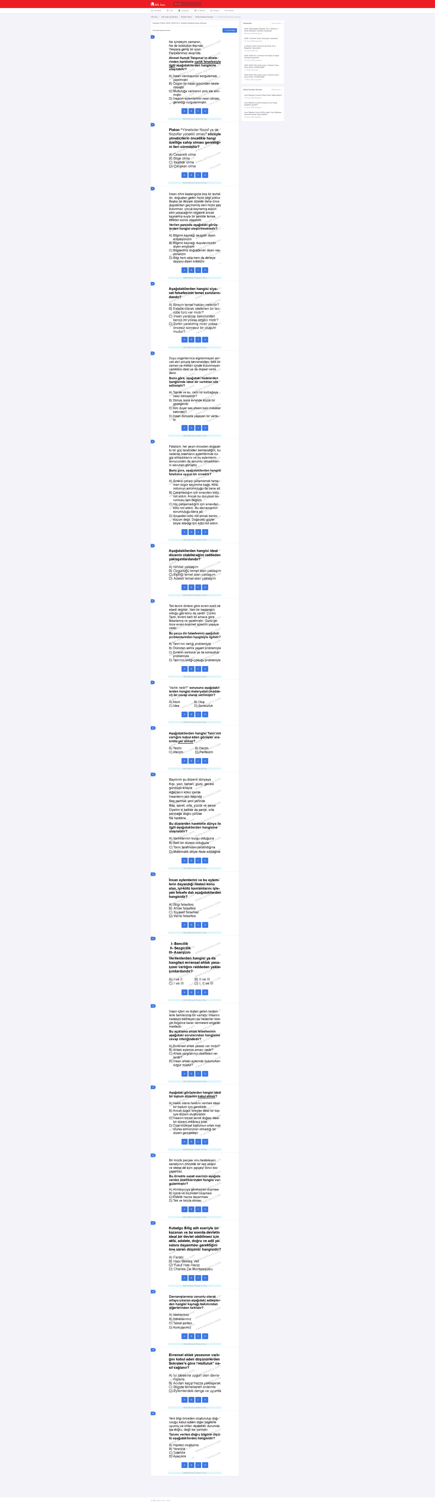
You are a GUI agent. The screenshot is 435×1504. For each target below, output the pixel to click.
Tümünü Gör (276, 23)
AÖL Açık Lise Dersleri (169, 17)
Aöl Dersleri (229, 10)
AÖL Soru (154, 17)
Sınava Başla (230, 30)
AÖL (154, 1501)
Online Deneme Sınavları (204, 17)
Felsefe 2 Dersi (186, 17)
